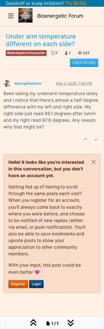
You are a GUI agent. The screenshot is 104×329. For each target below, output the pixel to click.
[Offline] (8, 83)
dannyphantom (27, 83)
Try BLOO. (75, 3)
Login (36, 284)
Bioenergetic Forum (60, 16)
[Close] (93, 162)
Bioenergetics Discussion (26, 53)
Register (18, 284)
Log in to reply (84, 62)
